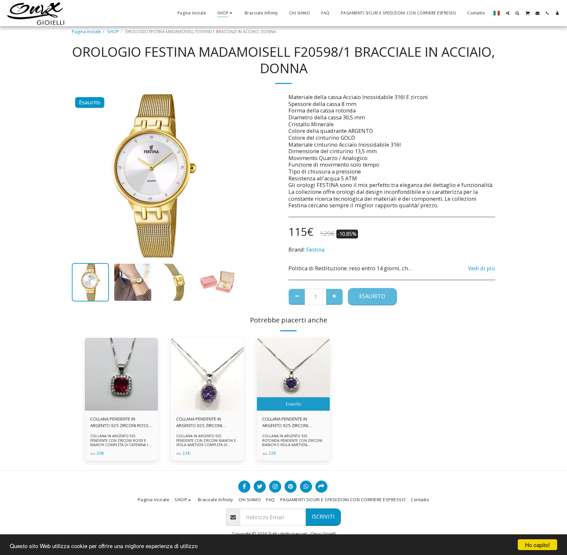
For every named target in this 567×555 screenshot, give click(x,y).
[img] (121, 374)
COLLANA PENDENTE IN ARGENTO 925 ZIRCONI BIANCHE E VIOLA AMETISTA (203, 422)
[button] (507, 13)
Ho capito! (537, 545)
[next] (225, 176)
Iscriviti (323, 516)
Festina (315, 249)
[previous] (82, 176)
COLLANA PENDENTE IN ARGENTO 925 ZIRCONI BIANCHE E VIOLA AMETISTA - (290, 422)
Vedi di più (481, 268)
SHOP (113, 31)
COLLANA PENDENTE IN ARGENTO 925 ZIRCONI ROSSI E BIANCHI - (120, 422)
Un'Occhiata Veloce (121, 408)
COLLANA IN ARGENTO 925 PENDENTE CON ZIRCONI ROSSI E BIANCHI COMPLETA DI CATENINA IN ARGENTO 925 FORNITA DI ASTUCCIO (121, 442)
